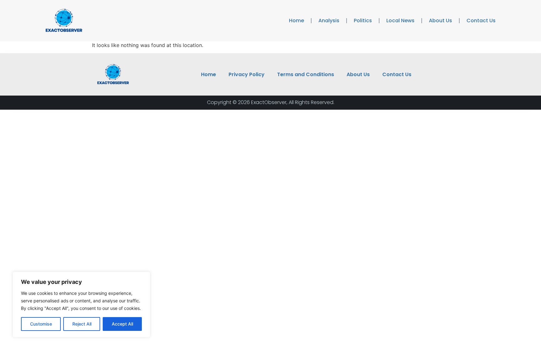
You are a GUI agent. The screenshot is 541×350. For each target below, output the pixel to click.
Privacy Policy (247, 74)
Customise (41, 323)
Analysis (328, 20)
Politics (363, 20)
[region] (81, 304)
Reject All (81, 323)
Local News (400, 20)
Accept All (122, 323)
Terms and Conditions (305, 74)
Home (296, 20)
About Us (440, 20)
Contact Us (481, 20)
